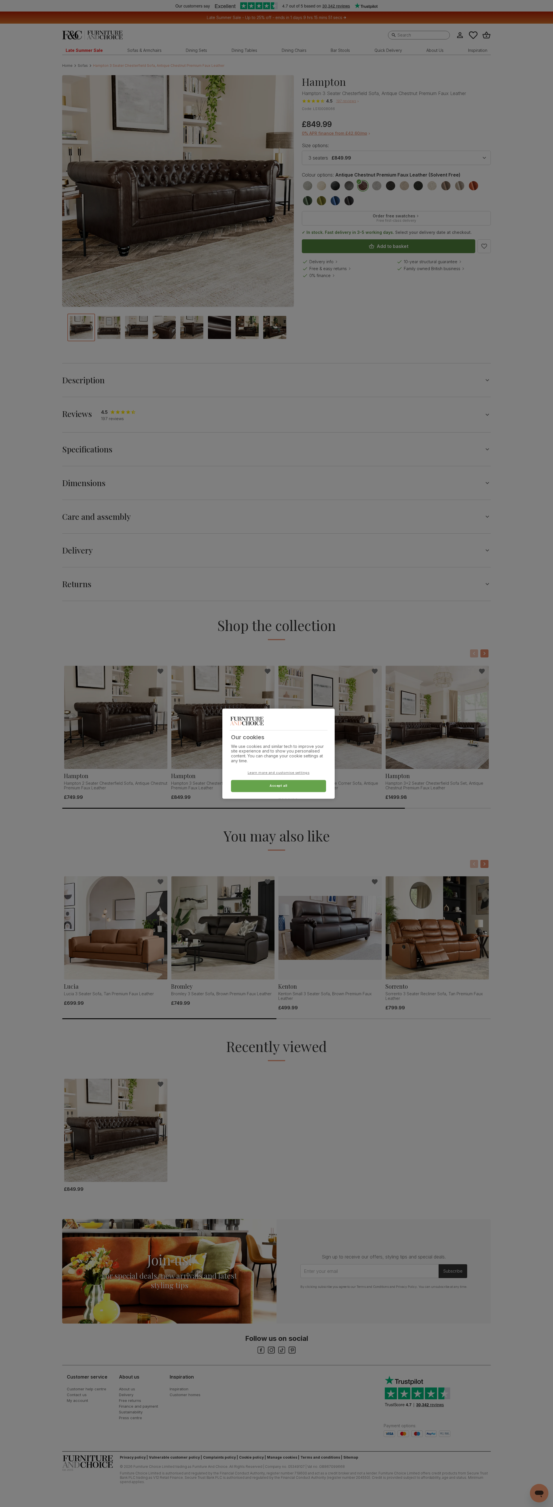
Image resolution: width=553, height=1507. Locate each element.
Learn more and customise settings (279, 773)
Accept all (278, 786)
